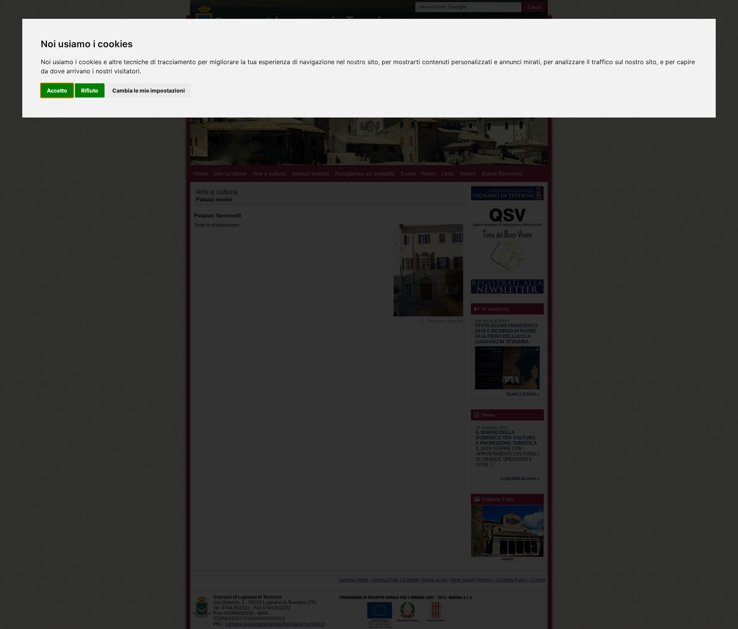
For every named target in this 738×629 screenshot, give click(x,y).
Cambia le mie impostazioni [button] (148, 90)
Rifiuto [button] (89, 90)
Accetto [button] (57, 90)
